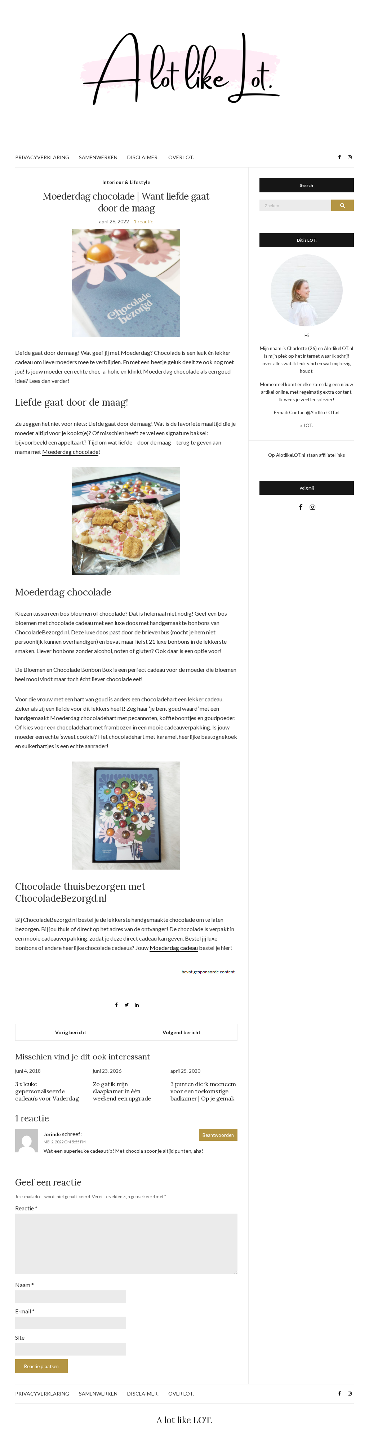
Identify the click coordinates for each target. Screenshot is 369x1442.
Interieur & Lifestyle (126, 182)
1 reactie (144, 221)
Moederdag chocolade (70, 451)
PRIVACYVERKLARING (42, 157)
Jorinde (52, 1134)
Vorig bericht (70, 1032)
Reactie (26, 1208)
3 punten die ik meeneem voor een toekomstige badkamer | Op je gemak (203, 1091)
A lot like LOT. (185, 1420)
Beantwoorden (218, 1135)
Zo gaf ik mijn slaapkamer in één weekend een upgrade (122, 1091)
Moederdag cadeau (174, 947)
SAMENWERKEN (98, 157)
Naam (24, 1284)
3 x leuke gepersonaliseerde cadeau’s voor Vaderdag (47, 1091)
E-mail (25, 1311)
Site (20, 1337)
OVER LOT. (181, 157)
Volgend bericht (182, 1032)
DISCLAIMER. (143, 157)
